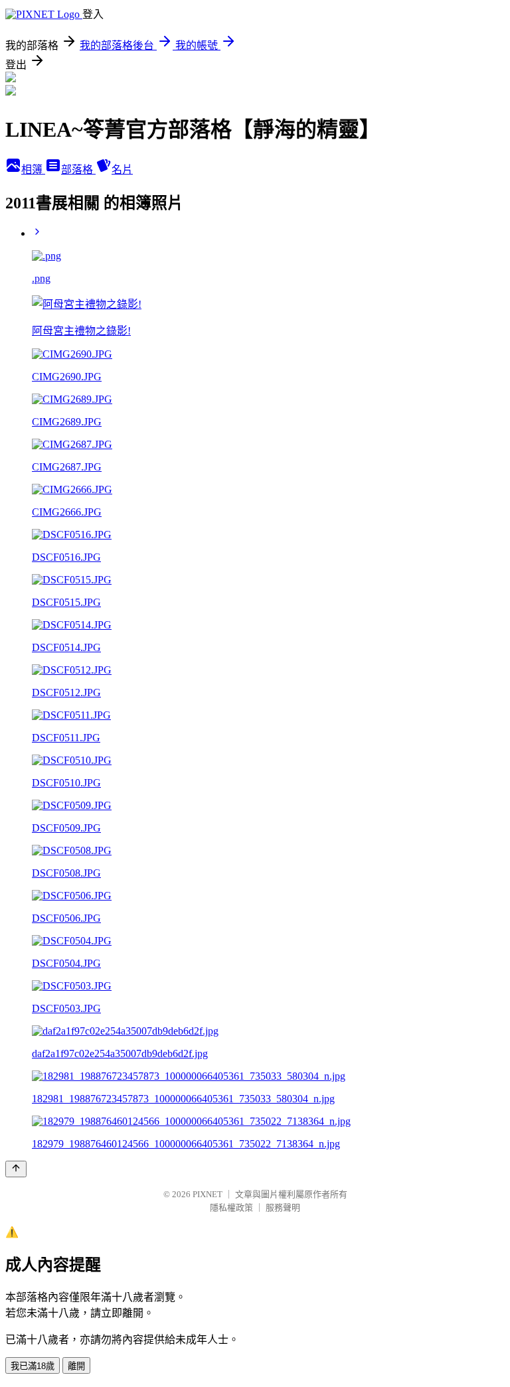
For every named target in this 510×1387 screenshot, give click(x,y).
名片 (122, 169)
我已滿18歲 (32, 1366)
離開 (76, 1366)
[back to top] (16, 1169)
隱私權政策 (231, 1207)
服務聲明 (283, 1207)
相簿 (33, 169)
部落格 (78, 169)
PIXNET (207, 1194)
